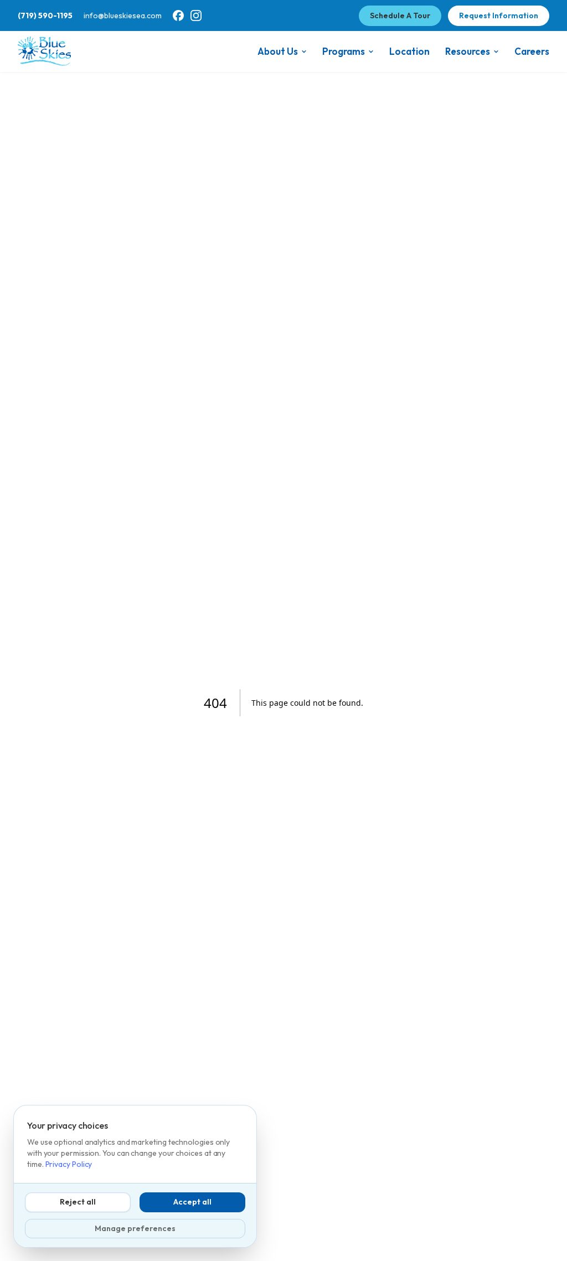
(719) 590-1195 (45, 15)
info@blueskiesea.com (123, 15)
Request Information (498, 15)
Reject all (78, 1202)
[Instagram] (196, 15)
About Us (277, 51)
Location (409, 51)
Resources (467, 51)
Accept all (192, 1202)
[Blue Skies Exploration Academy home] (44, 51)
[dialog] (135, 1176)
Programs (343, 51)
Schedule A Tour (400, 15)
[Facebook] (178, 15)
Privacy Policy (68, 1164)
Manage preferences (135, 1228)
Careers (531, 51)
